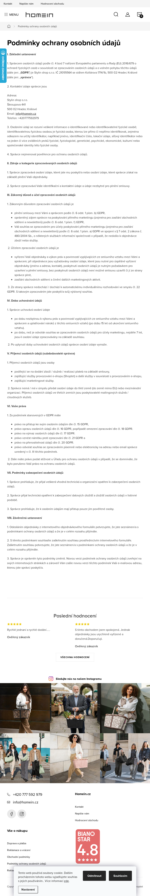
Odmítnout (94, 876)
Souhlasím (120, 876)
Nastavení (28, 889)
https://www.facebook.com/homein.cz (11, 813)
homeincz (21, 813)
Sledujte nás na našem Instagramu (79, 679)
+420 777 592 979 (27, 794)
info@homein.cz (26, 114)
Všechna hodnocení (75, 657)
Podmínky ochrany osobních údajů (26, 863)
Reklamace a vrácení (18, 850)
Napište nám (26, 3)
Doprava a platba (16, 843)
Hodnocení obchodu (52, 3)
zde (66, 881)
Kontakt (8, 3)
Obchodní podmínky (18, 857)
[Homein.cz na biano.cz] (87, 846)
